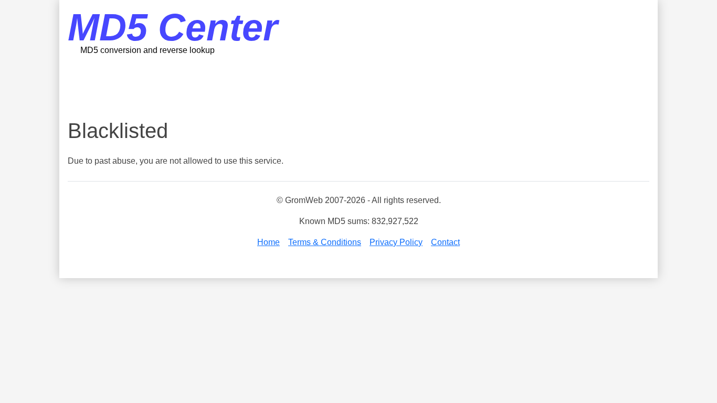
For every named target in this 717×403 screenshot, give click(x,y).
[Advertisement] (358, 86)
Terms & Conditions (324, 242)
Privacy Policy (396, 242)
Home (268, 242)
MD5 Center (173, 27)
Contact (445, 242)
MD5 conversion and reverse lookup (147, 50)
